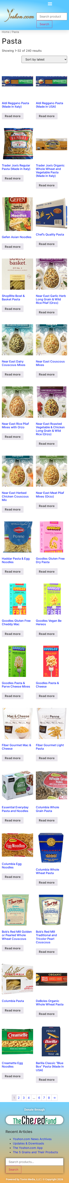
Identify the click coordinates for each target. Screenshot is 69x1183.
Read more (13, 116)
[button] (50, 3)
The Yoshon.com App (28, 1148)
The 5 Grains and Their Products (35, 1152)
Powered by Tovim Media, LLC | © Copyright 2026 (34, 1179)
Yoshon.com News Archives (32, 1139)
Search (44, 24)
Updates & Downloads (28, 1143)
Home (6, 32)
